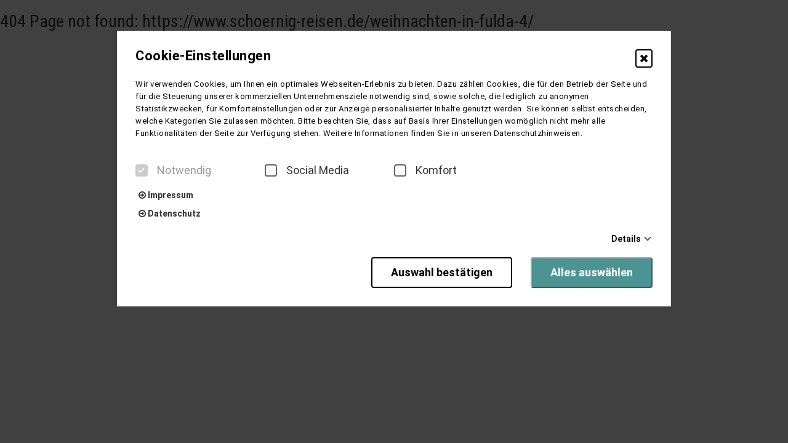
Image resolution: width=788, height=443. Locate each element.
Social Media (317, 170)
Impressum (169, 195)
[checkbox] (141, 170)
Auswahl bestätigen (441, 272)
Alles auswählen (591, 272)
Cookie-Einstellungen (203, 56)
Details (626, 239)
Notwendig (184, 170)
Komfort (436, 170)
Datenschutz (173, 213)
